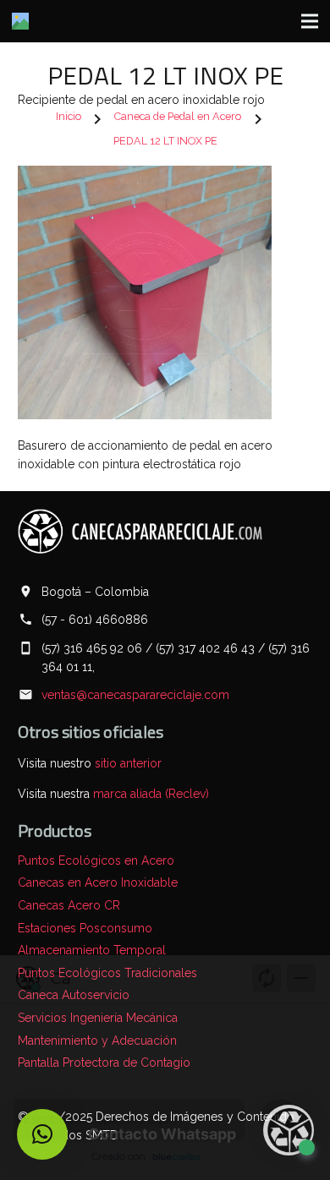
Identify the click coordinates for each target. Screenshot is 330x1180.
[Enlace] (20, 21)
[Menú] (309, 21)
